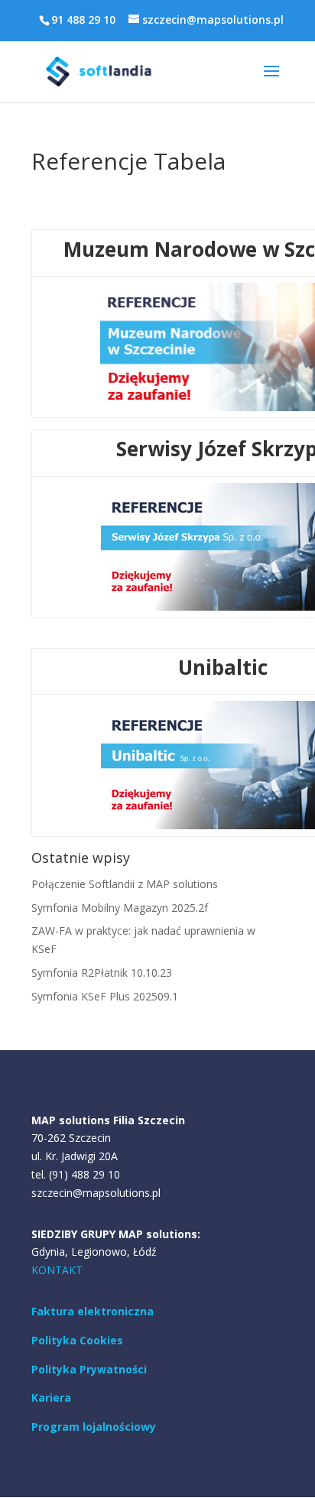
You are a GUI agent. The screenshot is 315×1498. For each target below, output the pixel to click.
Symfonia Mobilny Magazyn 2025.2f (119, 907)
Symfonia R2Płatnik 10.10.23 (101, 972)
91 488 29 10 (83, 19)
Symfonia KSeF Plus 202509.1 (104, 996)
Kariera (51, 1397)
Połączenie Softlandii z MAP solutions (124, 884)
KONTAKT (57, 1270)
